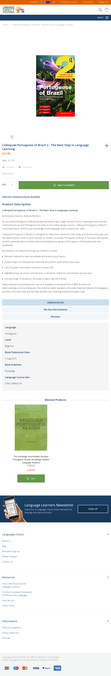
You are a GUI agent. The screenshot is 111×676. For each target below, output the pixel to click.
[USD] (53, 2)
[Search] (100, 9)
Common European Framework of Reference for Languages (17, 594)
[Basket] (106, 10)
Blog (4, 546)
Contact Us (7, 561)
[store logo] (14, 9)
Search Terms (8, 605)
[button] (8, 133)
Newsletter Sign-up (11, 551)
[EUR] (48, 2)
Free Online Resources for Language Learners (14, 585)
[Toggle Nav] (106, 17)
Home (5, 24)
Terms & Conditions (11, 627)
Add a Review (8, 173)
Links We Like (8, 600)
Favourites (88, 2)
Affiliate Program (9, 556)
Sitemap (6, 638)
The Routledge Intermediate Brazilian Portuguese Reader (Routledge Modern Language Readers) (31, 461)
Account (69, 2)
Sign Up (93, 509)
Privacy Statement (10, 632)
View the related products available (21, 196)
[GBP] (43, 2)
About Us (6, 541)
